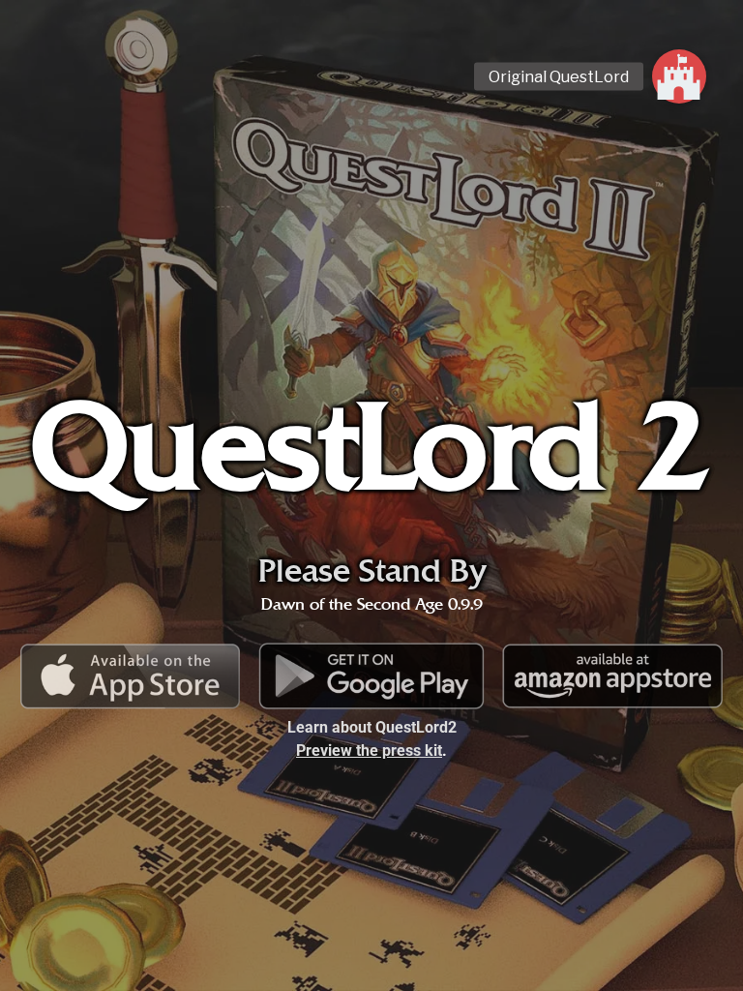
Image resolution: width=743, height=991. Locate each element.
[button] (679, 76)
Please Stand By (372, 571)
